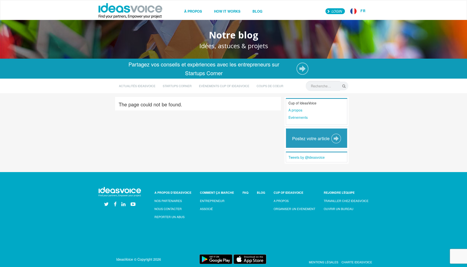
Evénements (298, 117)
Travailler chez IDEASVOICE (346, 201)
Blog (261, 192)
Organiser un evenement (294, 209)
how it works (227, 11)
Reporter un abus (169, 217)
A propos (295, 110)
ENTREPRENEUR (212, 201)
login (336, 11)
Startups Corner (177, 86)
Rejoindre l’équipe (339, 192)
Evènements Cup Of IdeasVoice (224, 86)
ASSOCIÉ (206, 209)
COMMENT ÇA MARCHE (217, 192)
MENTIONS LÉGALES (323, 262)
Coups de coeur (270, 86)
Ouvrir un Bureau (338, 209)
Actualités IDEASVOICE (137, 86)
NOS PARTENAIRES (168, 201)
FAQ (245, 192)
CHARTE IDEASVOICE (356, 262)
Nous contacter (168, 209)
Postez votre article (311, 138)
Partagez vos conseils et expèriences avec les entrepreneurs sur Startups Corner (203, 68)
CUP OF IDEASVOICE (288, 192)
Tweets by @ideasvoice (306, 157)
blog (257, 11)
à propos (193, 11)
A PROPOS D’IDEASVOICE (172, 192)
